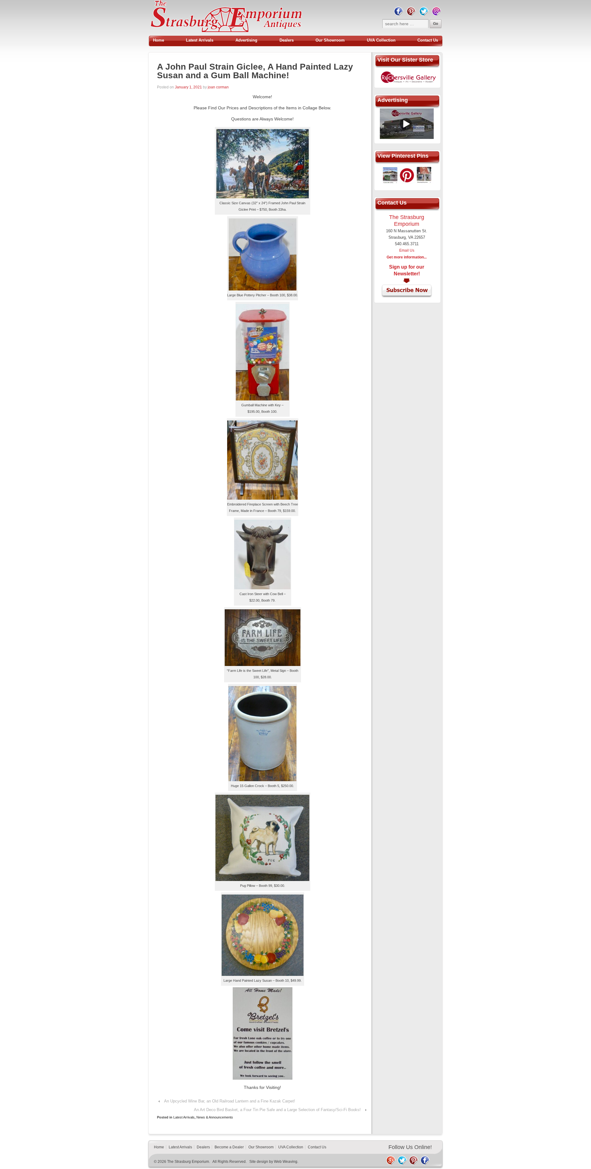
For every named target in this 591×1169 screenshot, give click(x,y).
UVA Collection (381, 40)
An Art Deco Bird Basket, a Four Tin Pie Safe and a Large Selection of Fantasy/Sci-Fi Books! (277, 1109)
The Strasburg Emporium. (188, 1161)
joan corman (218, 87)
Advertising (246, 40)
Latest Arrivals (199, 40)
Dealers (286, 40)
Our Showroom (330, 40)
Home (158, 40)
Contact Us (427, 40)
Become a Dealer (229, 1147)
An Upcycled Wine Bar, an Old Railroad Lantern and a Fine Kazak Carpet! (229, 1101)
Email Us (406, 250)
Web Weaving (285, 1161)
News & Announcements (214, 1117)
